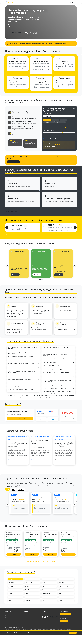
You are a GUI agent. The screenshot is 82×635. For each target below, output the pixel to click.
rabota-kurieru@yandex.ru (49, 613)
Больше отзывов (10, 235)
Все (8, 489)
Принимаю (72, 632)
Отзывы (28, 2)
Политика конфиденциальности (32, 618)
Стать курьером (70, 2)
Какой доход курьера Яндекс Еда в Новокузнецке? (55, 347)
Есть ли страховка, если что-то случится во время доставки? (55, 354)
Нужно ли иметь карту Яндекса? (51, 365)
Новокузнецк (59, 2)
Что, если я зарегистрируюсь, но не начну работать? (21, 363)
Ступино (10, 593)
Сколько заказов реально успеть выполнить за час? (21, 376)
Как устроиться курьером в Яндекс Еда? (18, 382)
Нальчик (44, 597)
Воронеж (61, 582)
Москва (27, 579)
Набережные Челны (64, 586)
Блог (36, 2)
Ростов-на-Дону (63, 590)
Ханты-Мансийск (46, 593)
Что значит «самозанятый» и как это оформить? (55, 351)
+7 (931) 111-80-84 (37, 32)
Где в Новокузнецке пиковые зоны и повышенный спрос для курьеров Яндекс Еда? (57, 392)
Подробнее (15, 274)
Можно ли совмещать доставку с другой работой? (55, 369)
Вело (53, 138)
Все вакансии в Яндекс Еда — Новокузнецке (41, 561)
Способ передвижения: (49, 136)
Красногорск (62, 579)
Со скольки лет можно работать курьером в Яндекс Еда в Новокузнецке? (22, 352)
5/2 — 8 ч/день (47, 119)
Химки (43, 582)
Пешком (47, 138)
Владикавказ (28, 597)
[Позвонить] (26, 33)
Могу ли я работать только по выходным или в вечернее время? (57, 376)
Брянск (61, 593)
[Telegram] (30, 33)
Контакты (44, 2)
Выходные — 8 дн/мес (60, 122)
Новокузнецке (17, 12)
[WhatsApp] (28, 33)
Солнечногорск (29, 582)
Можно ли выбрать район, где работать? (53, 359)
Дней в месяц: (47, 125)
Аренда (32, 2)
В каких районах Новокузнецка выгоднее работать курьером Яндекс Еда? (20, 390)
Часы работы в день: (49, 130)
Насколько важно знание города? (16, 360)
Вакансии (22, 2)
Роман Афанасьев (14, 460)
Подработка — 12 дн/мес (49, 122)
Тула (43, 586)
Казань (44, 590)
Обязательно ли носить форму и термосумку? (19, 379)
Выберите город (47, 113)
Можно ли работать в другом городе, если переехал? (56, 372)
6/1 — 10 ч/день (55, 119)
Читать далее (17, 463)
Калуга (9, 600)
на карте (22, 499)
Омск (60, 600)
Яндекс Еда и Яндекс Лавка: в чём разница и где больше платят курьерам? (57, 381)
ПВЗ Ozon (20, 489)
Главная (7, 613)
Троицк (10, 597)
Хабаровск (27, 586)
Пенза (60, 597)
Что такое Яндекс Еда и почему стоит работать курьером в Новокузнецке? (23, 348)
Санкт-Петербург (29, 590)
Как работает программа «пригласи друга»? (54, 385)
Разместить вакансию (65, 614)
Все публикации (11, 468)
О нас (40, 2)
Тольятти (27, 600)
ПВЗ (13, 489)
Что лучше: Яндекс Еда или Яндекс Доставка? (19, 386)
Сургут (43, 600)
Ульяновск (27, 593)
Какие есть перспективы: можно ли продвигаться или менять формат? (21, 372)
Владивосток (11, 582)
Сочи (43, 579)
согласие (22, 632)
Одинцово (10, 586)
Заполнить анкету (12, 211)
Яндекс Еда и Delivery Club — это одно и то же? (54, 388)
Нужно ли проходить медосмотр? (51, 362)
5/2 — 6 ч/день (64, 119)
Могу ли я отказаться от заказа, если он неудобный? (21, 356)
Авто (58, 138)
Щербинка (10, 590)
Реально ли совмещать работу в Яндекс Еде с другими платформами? (21, 367)
